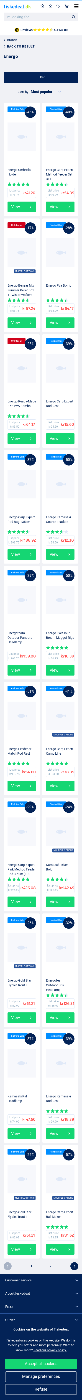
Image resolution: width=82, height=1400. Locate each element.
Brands (12, 40)
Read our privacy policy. (50, 1350)
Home (42, 6)
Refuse (41, 1389)
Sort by (23, 92)
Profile (50, 6)
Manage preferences (41, 1376)
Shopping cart (67, 6)
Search (73, 17)
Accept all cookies (41, 1363)
